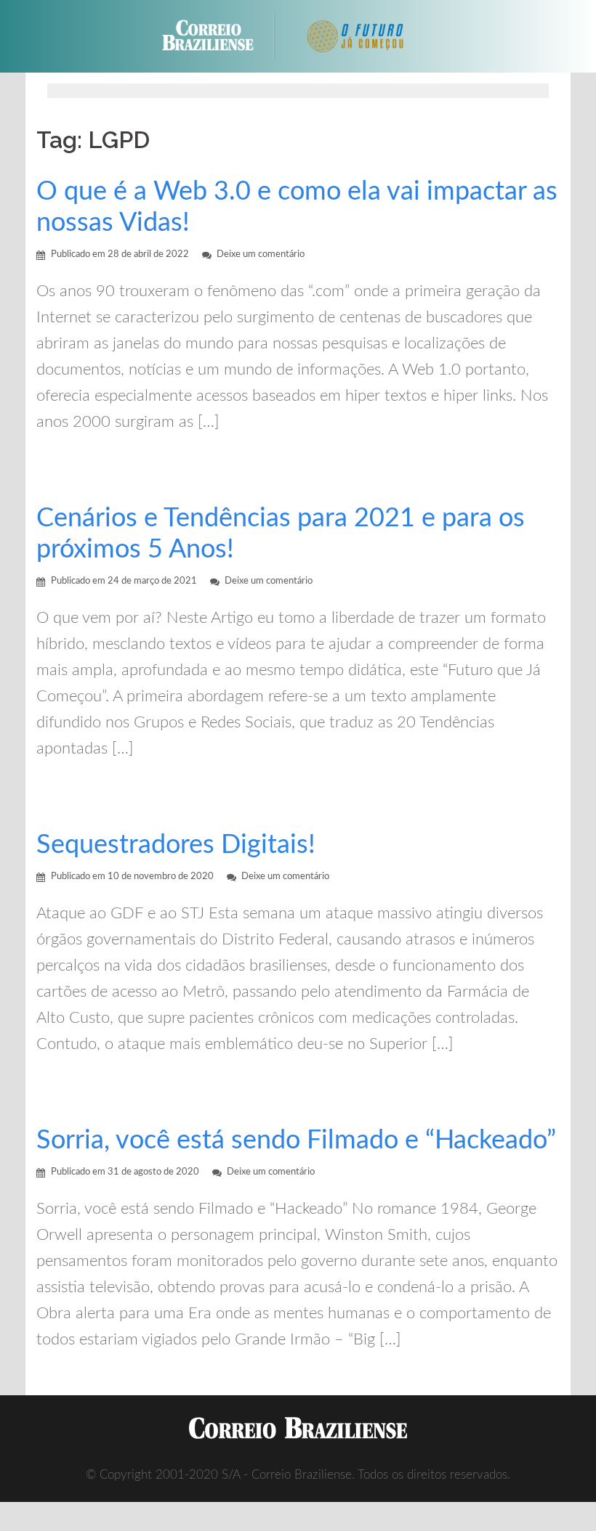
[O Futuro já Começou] (356, 35)
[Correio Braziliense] (219, 35)
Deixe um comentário (261, 254)
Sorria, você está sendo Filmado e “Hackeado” (296, 1140)
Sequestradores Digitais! (175, 845)
